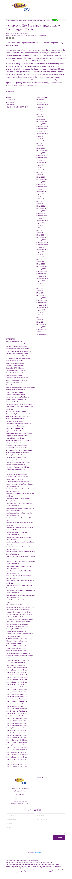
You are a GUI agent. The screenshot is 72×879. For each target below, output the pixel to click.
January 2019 (41, 298)
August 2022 (40, 194)
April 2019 (39, 291)
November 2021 (41, 216)
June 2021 (39, 228)
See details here (12, 45)
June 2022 (40, 199)
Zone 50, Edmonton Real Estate (17, 747)
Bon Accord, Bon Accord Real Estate (18, 356)
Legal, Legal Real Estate (14, 431)
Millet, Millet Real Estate (14, 443)
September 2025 (42, 105)
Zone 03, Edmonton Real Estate (16, 672)
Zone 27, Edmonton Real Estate (16, 723)
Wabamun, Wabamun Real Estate (17, 646)
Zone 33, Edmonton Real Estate (16, 735)
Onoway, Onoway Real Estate (16, 455)
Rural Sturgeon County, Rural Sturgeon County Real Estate (29, 35)
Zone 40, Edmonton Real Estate (17, 740)
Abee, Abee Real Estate (14, 341)
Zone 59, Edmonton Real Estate (16, 767)
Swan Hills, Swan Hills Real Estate (17, 624)
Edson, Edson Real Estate (14, 392)
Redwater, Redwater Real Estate (17, 477)
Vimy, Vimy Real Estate (13, 643)
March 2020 (40, 264)
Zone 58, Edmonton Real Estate (16, 764)
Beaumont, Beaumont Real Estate (17, 349)
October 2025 (41, 102)
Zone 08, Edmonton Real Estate (16, 684)
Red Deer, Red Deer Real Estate (16, 474)
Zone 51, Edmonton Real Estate (16, 750)
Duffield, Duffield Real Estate (15, 390)
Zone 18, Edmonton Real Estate (16, 709)
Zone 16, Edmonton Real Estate (16, 704)
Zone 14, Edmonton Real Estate (16, 699)
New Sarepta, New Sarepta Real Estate (19, 450)
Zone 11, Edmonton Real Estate (16, 692)
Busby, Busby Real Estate (14, 361)
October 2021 (41, 218)
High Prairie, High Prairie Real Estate (18, 416)
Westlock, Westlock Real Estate (16, 651)
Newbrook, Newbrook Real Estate (17, 453)
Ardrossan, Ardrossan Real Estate (17, 344)
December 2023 (42, 155)
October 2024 (41, 131)
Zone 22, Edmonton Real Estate (16, 718)
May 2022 (39, 201)
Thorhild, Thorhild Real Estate (16, 629)
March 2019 (40, 293)
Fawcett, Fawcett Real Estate (16, 399)
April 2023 (40, 175)
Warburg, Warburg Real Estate (16, 648)
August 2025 (40, 107)
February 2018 (41, 324)
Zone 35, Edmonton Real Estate (16, 738)
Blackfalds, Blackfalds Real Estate (17, 353)
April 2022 (40, 204)
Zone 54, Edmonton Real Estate (17, 755)
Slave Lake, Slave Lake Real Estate (17, 610)
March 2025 (40, 119)
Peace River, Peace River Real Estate (18, 462)
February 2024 (41, 150)
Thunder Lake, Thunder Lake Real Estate (19, 634)
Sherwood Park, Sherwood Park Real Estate (20, 607)
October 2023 (41, 160)
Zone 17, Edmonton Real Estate (16, 706)
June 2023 (40, 170)
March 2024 (40, 148)
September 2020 (42, 250)
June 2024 (40, 141)
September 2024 (42, 134)
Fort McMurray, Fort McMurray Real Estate (20, 404)
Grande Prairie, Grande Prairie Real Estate (20, 414)
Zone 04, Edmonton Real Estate (17, 675)
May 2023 (39, 172)
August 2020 (41, 252)
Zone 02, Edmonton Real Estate (16, 670)
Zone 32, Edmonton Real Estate (16, 733)
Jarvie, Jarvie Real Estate (14, 421)
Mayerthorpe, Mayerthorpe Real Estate (19, 440)
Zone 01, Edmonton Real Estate (16, 668)
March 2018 (40, 322)
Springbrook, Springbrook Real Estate (18, 612)
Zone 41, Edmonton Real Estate (16, 742)
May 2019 (39, 288)
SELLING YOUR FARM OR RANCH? (17, 107)
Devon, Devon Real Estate (14, 385)
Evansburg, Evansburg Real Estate (17, 397)
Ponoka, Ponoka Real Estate (15, 469)
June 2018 (39, 315)
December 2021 (41, 213)
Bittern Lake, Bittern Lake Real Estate (18, 351)
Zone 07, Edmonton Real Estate (16, 682)
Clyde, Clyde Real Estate (14, 375)
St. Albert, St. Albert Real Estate (17, 617)
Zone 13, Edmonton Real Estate (16, 697)
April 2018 (39, 320)
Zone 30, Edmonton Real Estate (16, 730)
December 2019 (41, 271)
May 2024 (40, 143)
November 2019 (41, 274)
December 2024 (42, 126)
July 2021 (39, 225)
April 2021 (39, 233)
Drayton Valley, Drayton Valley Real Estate (20, 387)
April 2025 (40, 117)
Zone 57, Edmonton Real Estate (16, 762)
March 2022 (40, 206)
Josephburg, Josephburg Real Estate (18, 424)
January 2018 (41, 327)
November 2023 (41, 158)
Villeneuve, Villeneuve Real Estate (17, 641)
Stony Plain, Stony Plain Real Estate (18, 622)
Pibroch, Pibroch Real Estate (15, 465)
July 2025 (39, 109)
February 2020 (41, 266)
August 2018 (40, 310)
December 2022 (42, 184)
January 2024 (41, 153)
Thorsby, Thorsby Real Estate (16, 631)
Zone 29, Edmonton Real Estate (16, 728)
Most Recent (40, 100)
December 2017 (41, 329)
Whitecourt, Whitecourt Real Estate (18, 660)
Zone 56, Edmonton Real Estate (16, 759)
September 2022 (42, 192)
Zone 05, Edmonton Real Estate (17, 677)
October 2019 (41, 276)
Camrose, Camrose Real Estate (16, 366)
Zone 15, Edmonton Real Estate (16, 701)
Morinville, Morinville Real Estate (16, 445)
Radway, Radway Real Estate (15, 472)
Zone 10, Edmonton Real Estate (16, 689)
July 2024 (39, 138)
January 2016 (41, 334)
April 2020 (40, 262)
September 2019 (42, 279)
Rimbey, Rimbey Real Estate (15, 479)
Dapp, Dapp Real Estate (14, 383)
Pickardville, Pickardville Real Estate (18, 467)
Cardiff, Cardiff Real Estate (15, 368)
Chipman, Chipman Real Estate (16, 370)
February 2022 (41, 208)
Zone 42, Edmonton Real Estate (16, 745)
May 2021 (39, 230)
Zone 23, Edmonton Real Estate (16, 721)
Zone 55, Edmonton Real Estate (16, 757)
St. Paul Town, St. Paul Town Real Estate (19, 619)
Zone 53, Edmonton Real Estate (16, 752)
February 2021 (41, 237)
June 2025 (40, 112)
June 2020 (40, 257)
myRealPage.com (39, 852)
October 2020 (41, 247)
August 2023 (40, 165)
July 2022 (39, 196)
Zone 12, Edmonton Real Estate (16, 694)
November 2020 (42, 245)
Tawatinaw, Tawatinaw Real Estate (17, 627)
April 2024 (40, 146)
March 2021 (40, 235)
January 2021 (41, 240)
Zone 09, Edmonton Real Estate (17, 687)
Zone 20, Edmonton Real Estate (16, 713)
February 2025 (41, 121)
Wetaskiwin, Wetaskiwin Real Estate (18, 653)
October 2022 (41, 189)
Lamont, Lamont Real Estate (15, 426)
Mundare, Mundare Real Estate (16, 448)
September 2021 (42, 221)
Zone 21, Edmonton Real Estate (16, 716)
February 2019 (41, 295)
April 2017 (39, 332)
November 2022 (41, 187)
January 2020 (41, 269)
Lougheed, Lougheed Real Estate (17, 436)
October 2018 (41, 305)
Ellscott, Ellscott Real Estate (15, 395)
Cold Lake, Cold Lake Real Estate (17, 378)
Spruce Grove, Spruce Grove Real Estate (19, 614)
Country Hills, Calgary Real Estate (17, 380)
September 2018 (42, 307)
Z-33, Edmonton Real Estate (15, 665)
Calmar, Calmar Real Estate (15, 363)
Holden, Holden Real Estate (15, 419)
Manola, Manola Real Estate (15, 438)
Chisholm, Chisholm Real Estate (16, 373)
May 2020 (40, 259)
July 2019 (39, 283)
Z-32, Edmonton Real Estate (15, 663)
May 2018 (39, 317)
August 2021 (40, 223)
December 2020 (42, 242)
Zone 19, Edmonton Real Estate (16, 711)
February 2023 (41, 179)
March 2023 (40, 177)
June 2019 (39, 286)
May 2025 (39, 114)
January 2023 (41, 182)
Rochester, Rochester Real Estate (17, 482)
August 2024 (41, 136)
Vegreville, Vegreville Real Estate (16, 639)
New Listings (10, 102)
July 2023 (39, 167)
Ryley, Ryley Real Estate (14, 605)
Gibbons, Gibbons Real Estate (16, 412)
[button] (17, 794)
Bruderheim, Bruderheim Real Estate (18, 358)
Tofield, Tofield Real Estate (15, 636)
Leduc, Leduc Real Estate (14, 428)
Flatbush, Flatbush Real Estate (16, 402)
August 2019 (40, 281)
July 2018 (39, 312)
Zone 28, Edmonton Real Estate (16, 726)
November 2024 (42, 129)
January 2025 (41, 124)
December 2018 (41, 300)
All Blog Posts (10, 100)
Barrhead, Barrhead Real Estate (16, 346)
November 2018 (41, 303)
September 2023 (42, 162)
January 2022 (41, 211)
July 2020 (39, 254)
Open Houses (10, 105)
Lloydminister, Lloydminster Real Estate (19, 433)
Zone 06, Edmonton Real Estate (17, 680)
